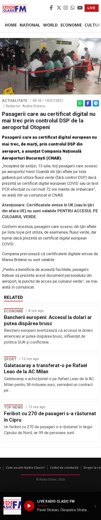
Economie (71, 25)
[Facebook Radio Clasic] (52, 8)
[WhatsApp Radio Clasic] (73, 8)
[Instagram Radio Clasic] (66, 8)
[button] (12, 506)
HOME (11, 25)
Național (30, 25)
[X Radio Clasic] (59, 8)
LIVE (92, 8)
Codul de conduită (64, 468)
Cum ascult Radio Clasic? (25, 468)
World (50, 25)
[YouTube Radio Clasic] (80, 8)
